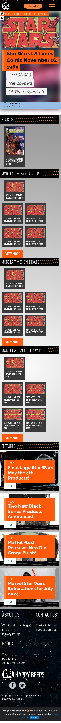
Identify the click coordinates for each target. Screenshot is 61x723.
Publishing (9, 658)
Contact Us (43, 625)
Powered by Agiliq (12, 698)
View (10, 486)
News (35, 654)
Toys (5, 654)
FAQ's (5, 630)
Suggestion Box (46, 630)
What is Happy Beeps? (17, 625)
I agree (34, 717)
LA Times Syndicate (40, 13)
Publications (16, 13)
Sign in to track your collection (12, 105)
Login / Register (32, 6)
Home (7, 13)
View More (12, 253)
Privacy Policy (11, 634)
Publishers (27, 13)
